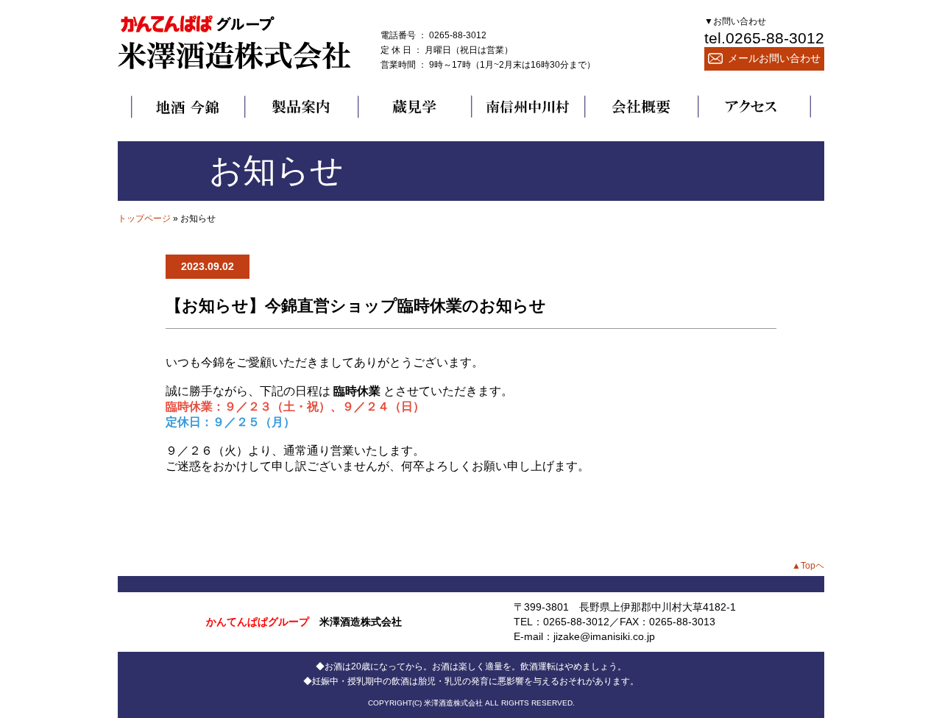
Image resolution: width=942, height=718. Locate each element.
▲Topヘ (808, 566)
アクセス (754, 106)
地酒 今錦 (187, 106)
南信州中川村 (527, 106)
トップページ (144, 218)
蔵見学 (414, 106)
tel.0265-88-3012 (764, 37)
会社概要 (641, 106)
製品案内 (301, 106)
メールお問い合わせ (774, 58)
